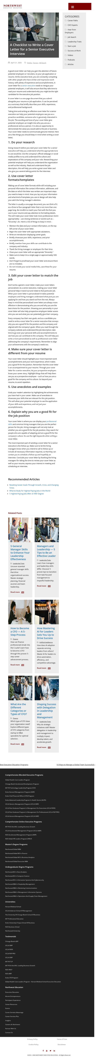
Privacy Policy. (44, 39)
